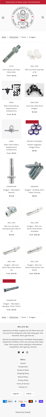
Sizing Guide (23, 367)
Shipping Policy (23, 373)
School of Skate (23, 370)
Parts (24, 37)
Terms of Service (23, 384)
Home (4, 37)
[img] (19, 352)
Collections (13, 37)
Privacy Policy (23, 380)
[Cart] (43, 17)
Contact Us (23, 387)
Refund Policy (23, 377)
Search (23, 363)
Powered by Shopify (23, 412)
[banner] (23, 17)
